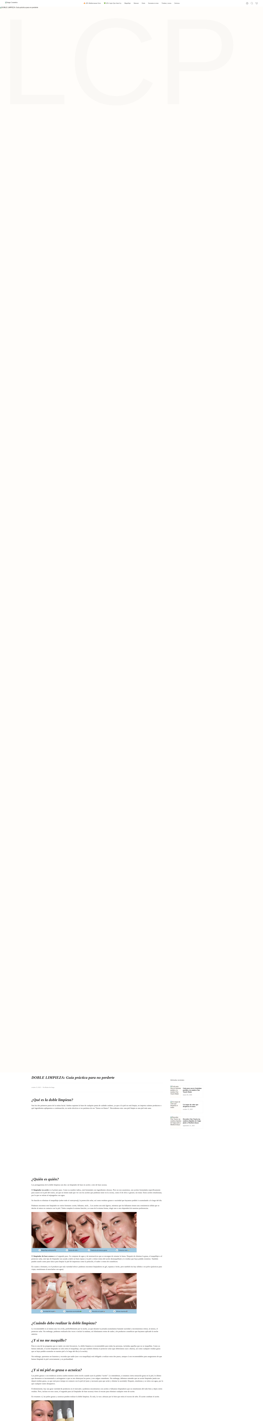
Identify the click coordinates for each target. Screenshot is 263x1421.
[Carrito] (256, 3)
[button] (127, 3)
